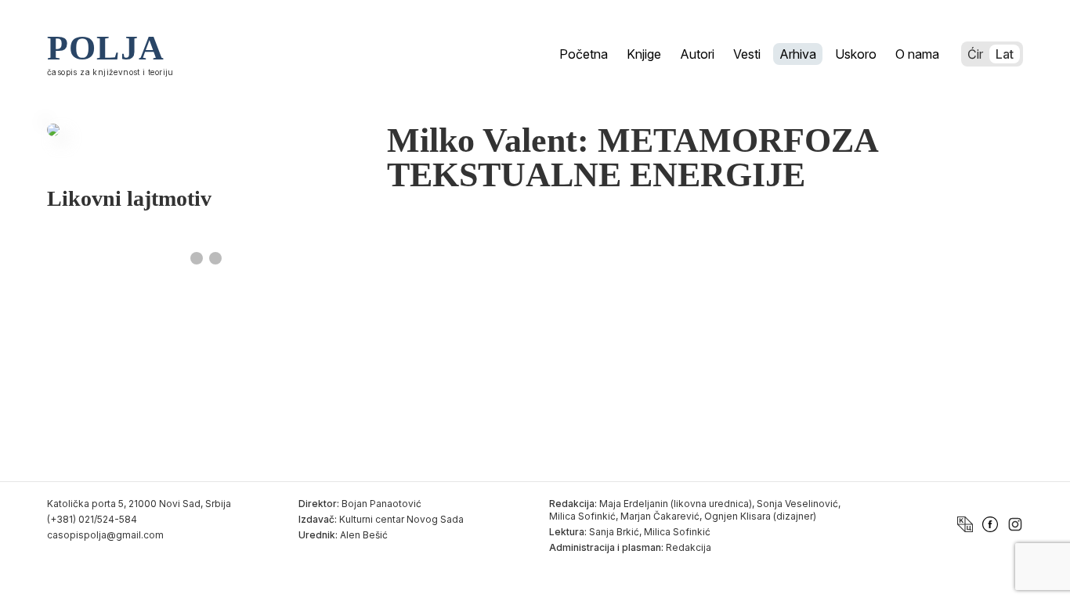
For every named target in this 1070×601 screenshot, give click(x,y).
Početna (583, 54)
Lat (1005, 54)
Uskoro (856, 54)
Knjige (644, 54)
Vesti (747, 54)
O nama (917, 54)
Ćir (975, 54)
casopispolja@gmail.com (105, 535)
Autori (697, 54)
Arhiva (797, 54)
